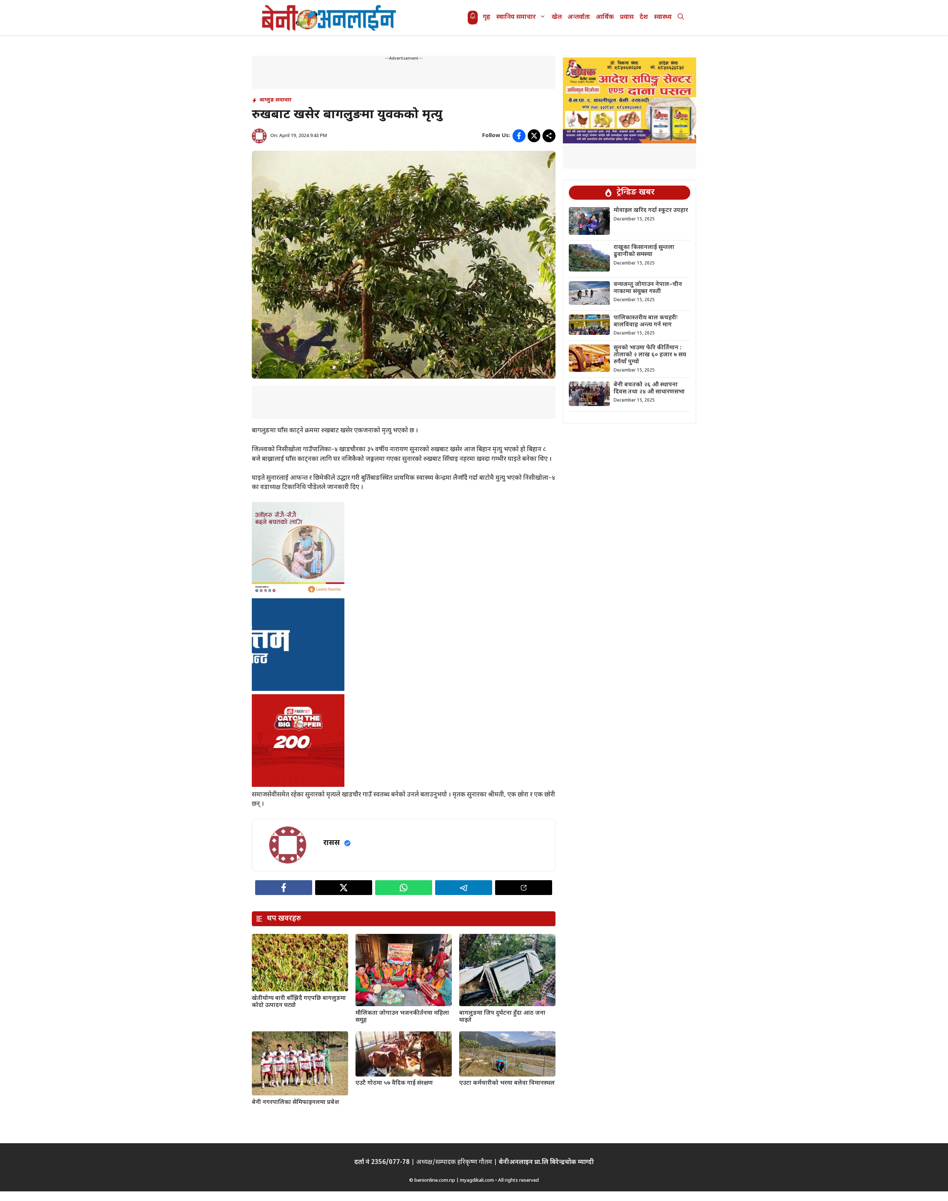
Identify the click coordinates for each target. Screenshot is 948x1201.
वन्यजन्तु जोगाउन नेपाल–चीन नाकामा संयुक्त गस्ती (648, 288)
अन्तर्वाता (579, 17)
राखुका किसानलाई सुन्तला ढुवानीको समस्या (644, 251)
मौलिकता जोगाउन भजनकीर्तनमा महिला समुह (402, 1016)
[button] (681, 17)
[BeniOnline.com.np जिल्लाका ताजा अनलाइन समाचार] (329, 17)
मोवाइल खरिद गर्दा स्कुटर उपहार (651, 210)
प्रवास (627, 17)
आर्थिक (605, 17)
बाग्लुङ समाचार (275, 100)
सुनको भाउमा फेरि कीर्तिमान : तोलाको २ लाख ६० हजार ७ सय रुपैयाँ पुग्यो (650, 355)
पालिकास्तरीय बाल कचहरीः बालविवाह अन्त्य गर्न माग (646, 321)
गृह (486, 17)
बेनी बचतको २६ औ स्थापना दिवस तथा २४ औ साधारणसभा (649, 388)
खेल (557, 17)
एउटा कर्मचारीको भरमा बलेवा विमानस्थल (507, 1083)
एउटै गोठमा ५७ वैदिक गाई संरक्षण (394, 1083)
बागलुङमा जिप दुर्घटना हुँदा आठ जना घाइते (502, 1016)
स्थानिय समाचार (516, 17)
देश (644, 17)
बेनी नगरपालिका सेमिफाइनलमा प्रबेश (295, 1103)
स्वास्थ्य (663, 17)
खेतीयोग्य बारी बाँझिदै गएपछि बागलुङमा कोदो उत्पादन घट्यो (299, 1002)
